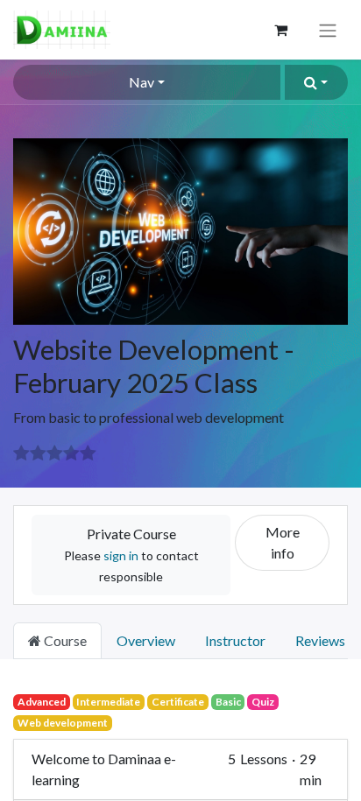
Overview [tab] (146, 640)
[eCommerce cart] (280, 29)
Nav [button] (141, 82)
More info (282, 542)
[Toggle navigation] (328, 30)
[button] (316, 82)
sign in (120, 555)
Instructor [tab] (235, 640)
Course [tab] (64, 640)
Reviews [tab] (320, 640)
